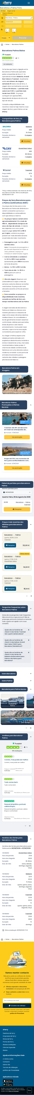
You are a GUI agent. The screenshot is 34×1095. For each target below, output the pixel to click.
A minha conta (8, 1059)
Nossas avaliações (9, 1045)
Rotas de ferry (8, 1039)
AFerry (5, 1030)
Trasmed (28, 170)
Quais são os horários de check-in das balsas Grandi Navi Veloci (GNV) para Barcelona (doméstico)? (15, 643)
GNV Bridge (25, 722)
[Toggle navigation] (28, 3)
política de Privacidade (17, 1013)
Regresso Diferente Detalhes (8, 14)
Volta (4, 11)
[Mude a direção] (31, 18)
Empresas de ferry (9, 1036)
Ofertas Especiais (9, 1047)
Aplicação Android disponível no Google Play (8, 1084)
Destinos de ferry (9, 1033)
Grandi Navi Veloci (25, 148)
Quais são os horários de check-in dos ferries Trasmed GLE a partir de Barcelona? (15, 632)
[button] (17, 492)
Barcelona (19, 502)
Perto (29, 1090)
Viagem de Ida (11, 11)
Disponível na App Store (8, 1080)
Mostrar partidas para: (10, 488)
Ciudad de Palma (12, 704)
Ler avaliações (8, 64)
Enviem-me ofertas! (18, 1006)
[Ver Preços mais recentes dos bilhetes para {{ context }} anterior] (27, 596)
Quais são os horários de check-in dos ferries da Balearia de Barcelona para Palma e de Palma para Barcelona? (14, 656)
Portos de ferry (8, 1042)
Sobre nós (6, 1065)
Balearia (29, 127)
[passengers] (26, 728)
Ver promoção (17, 437)
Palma (28, 502)
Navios (5, 1050)
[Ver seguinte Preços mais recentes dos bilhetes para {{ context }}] (31, 596)
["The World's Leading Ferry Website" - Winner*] (7, 3)
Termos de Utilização (10, 1067)
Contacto (6, 1062)
